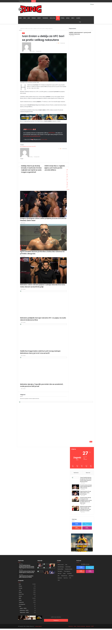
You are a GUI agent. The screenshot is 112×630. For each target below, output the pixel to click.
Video (72, 18)
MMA (58, 18)
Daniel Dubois (68, 566)
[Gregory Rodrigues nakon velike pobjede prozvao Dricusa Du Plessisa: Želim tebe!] (46, 572)
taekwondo (60, 577)
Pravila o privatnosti (81, 626)
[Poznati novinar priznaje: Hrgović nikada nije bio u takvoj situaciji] (75, 486)
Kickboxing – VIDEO (24, 610)
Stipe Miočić (71, 575)
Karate (39, 18)
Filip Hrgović (60, 571)
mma (58, 575)
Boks (24, 18)
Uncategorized (22, 604)
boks (66, 564)
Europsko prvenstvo (68, 569)
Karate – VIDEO (23, 608)
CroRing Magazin (38, 626)
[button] (56, 422)
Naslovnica (70, 626)
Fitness (62, 18)
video (59, 580)
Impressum (88, 626)
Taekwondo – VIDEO (24, 612)
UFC (70, 577)
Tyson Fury (66, 577)
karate (64, 573)
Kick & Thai (52, 18)
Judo (29, 18)
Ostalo (67, 18)
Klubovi (78, 18)
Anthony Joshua (61, 564)
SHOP (92, 626)
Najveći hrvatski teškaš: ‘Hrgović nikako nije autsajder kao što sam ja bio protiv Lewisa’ (85, 508)
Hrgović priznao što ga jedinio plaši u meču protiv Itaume (85, 493)
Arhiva (75, 626)
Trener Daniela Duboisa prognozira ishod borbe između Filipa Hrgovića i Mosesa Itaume (85, 479)
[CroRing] (30, 9)
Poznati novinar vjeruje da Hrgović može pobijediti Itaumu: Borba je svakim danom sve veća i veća (86, 500)
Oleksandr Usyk (64, 575)
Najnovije (88, 472)
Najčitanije (76, 472)
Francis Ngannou (67, 571)
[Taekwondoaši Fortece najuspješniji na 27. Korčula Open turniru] (40, 568)
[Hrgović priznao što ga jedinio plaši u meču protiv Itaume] (75, 493)
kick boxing (69, 573)
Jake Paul (59, 573)
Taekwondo (45, 18)
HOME (20, 18)
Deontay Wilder (60, 569)
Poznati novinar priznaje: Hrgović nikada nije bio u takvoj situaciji (86, 486)
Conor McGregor (61, 566)
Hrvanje (34, 18)
